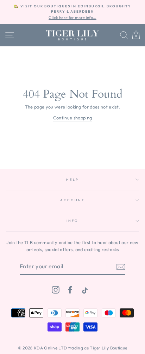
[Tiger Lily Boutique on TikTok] (84, 290)
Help (72, 179)
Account (72, 200)
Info (72, 220)
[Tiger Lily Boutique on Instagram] (55, 290)
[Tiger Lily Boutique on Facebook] (70, 290)
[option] (72, 12)
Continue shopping (72, 117)
